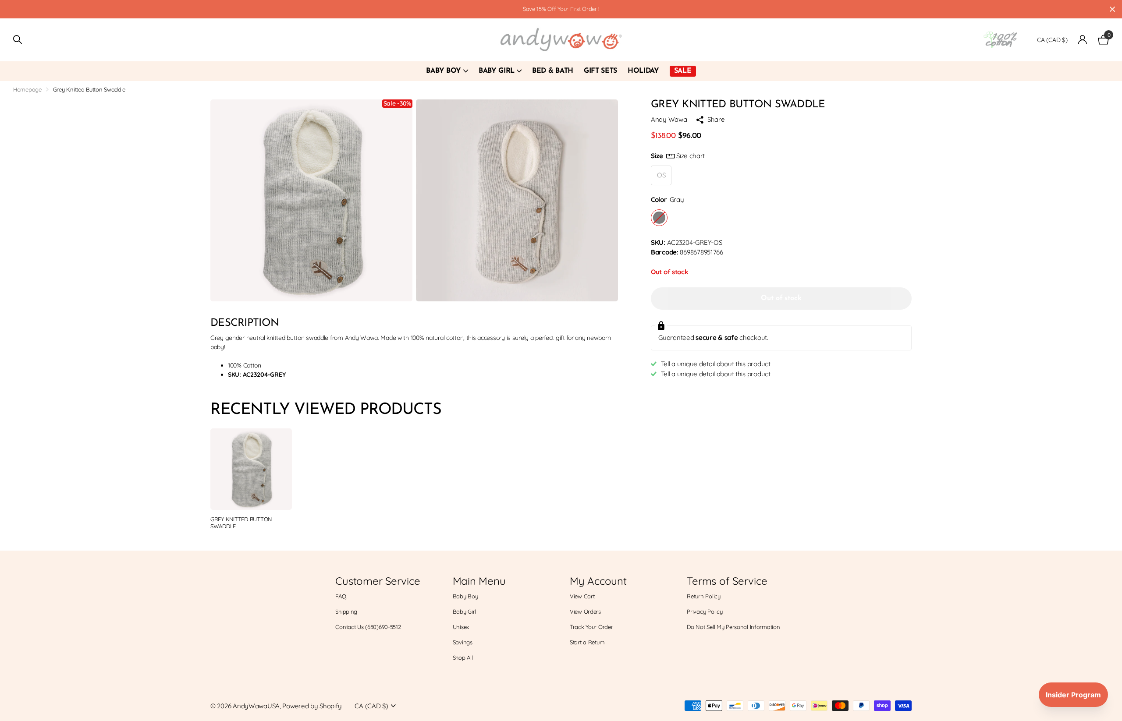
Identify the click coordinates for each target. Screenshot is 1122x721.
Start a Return (587, 642)
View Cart (582, 596)
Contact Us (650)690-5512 (368, 626)
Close (1112, 9)
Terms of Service (727, 580)
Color (667, 199)
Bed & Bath (552, 70)
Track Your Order (591, 626)
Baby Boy (443, 70)
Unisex (461, 626)
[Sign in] (1082, 39)
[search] (17, 39)
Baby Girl (497, 70)
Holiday (643, 70)
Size (678, 156)
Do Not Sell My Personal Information (733, 626)
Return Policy (703, 596)
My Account (598, 580)
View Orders (585, 611)
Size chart (690, 156)
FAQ (340, 596)
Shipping (346, 611)
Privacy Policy (704, 611)
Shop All (463, 657)
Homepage (27, 89)
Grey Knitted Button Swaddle (241, 523)
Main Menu (479, 580)
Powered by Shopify (311, 706)
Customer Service (377, 580)
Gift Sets (600, 70)
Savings (462, 642)
